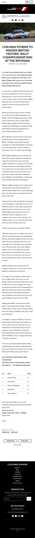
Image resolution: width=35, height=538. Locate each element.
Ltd (17, 531)
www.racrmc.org (8, 410)
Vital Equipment (20, 529)
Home (3, 15)
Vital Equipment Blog (12, 15)
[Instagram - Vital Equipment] (19, 20)
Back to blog (17, 445)
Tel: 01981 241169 (17, 509)
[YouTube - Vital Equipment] (22, 20)
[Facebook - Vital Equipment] (16, 20)
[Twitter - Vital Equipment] (12, 20)
